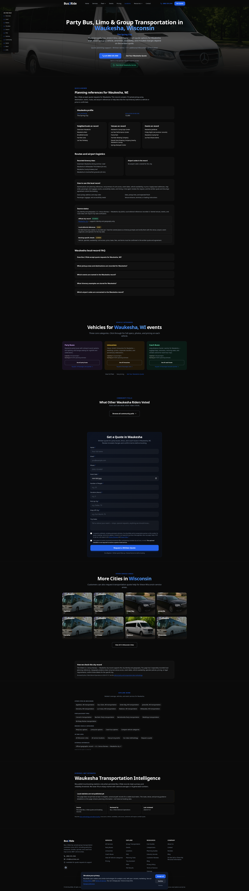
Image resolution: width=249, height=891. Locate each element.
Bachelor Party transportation (104, 717)
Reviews (170, 851)
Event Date (94, 474)
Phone (93, 465)
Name (92, 447)
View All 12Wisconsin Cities (124, 645)
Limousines (109, 851)
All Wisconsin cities (82, 738)
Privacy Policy (124, 537)
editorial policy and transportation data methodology (128, 675)
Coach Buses (109, 854)
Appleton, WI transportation (85, 705)
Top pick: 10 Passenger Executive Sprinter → (167, 366)
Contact (148, 3)
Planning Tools (131, 858)
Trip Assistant (130, 861)
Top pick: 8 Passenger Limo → (124, 366)
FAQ (127, 854)
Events (111, 3)
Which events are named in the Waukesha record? (96, 275)
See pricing (120, 374)
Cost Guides (151, 844)
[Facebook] (66, 868)
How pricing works (114, 738)
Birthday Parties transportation (86, 721)
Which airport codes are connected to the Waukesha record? (100, 292)
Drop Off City (95, 510)
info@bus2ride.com (72, 859)
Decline (160, 881)
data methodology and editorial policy (90, 816)
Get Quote (179, 3)
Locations (128, 3)
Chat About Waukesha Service (126, 65)
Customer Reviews (153, 858)
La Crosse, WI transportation (106, 709)
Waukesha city (83, 221)
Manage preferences (89, 884)
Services (95, 3)
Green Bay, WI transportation (129, 705)
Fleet (102, 3)
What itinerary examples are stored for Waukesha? (97, 283)
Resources (137, 3)
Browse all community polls (123, 414)
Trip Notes (93, 519)
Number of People (96, 483)
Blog (148, 861)
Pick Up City (94, 501)
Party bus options (81, 730)
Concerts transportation (84, 717)
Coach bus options (112, 730)
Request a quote (146, 738)
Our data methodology (130, 738)
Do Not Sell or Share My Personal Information (175, 858)
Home (87, 3)
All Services (109, 844)
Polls (127, 864)
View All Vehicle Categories (114, 858)
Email (92, 456)
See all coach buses (166, 362)
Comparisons (151, 847)
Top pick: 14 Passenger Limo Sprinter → (82, 366)
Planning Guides (152, 851)
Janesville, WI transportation (151, 705)
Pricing (119, 3)
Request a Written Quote (124, 548)
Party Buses (109, 847)
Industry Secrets (152, 854)
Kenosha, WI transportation (85, 709)
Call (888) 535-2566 (111, 56)
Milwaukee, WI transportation (150, 709)
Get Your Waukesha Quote (136, 56)
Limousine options (97, 730)
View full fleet (109, 374)
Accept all (160, 876)
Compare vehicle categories (130, 730)
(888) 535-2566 (71, 856)
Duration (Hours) (96, 492)
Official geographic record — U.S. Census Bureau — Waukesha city (98, 746)
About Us (171, 844)
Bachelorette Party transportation (128, 717)
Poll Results (130, 868)
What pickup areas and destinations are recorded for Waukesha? (102, 266)
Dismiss (160, 885)
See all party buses (82, 362)
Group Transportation (133, 844)
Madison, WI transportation (128, 709)
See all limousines (124, 362)
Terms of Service (113, 537)
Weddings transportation (150, 717)
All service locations (98, 738)
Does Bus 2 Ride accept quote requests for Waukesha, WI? (99, 257)
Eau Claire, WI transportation (107, 705)
